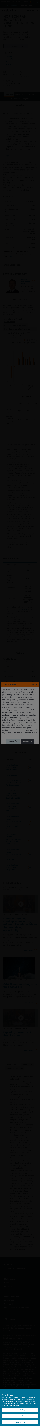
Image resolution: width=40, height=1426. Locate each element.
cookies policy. (15, 1406)
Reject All (20, 1416)
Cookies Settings (20, 1410)
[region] (20, 1407)
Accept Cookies (20, 1422)
